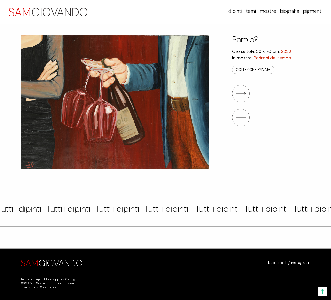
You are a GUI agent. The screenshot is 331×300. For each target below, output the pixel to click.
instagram (300, 263)
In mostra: (261, 58)
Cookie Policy (48, 287)
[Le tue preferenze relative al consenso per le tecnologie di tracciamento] (322, 291)
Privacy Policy (29, 287)
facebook (277, 263)
